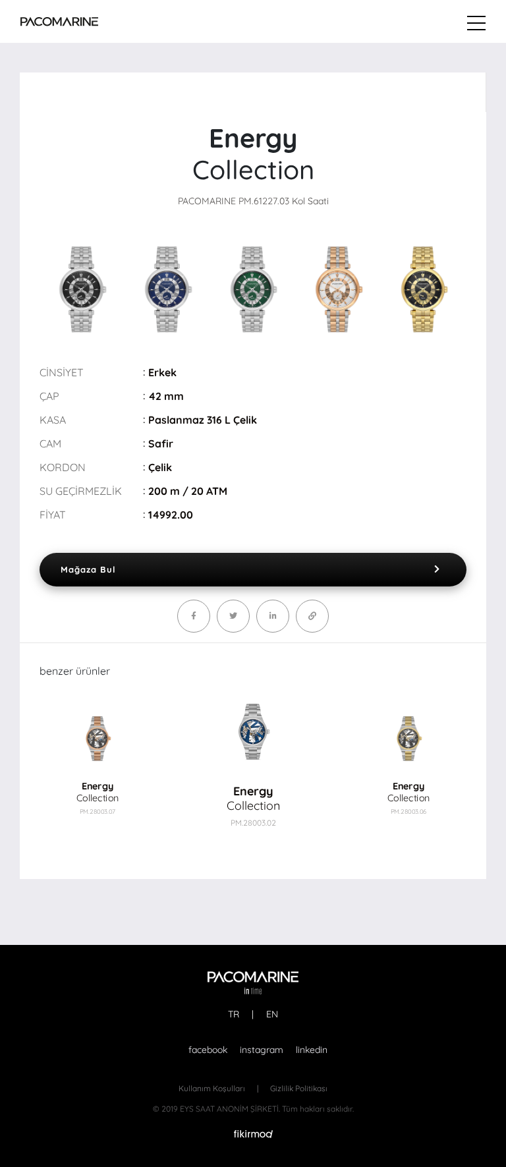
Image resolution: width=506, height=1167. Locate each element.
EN (272, 1014)
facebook (207, 1050)
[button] (411, 751)
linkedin (311, 1050)
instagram (261, 1050)
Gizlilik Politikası (298, 1088)
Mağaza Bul (88, 569)
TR (233, 1014)
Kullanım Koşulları (212, 1088)
